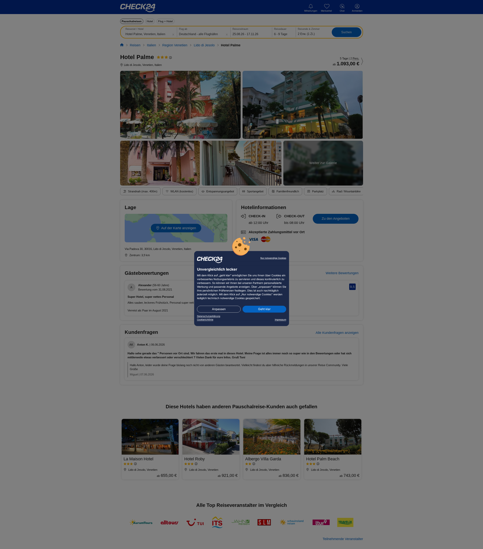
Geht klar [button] (264, 309)
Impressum (280, 319)
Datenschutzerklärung (208, 316)
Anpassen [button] (219, 309)
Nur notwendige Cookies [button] (273, 258)
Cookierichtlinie (205, 319)
